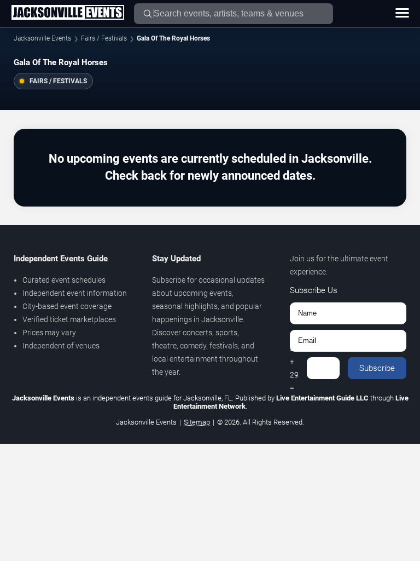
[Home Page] (67, 13)
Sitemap (197, 422)
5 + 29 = (294, 368)
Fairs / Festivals (104, 38)
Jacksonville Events (42, 38)
